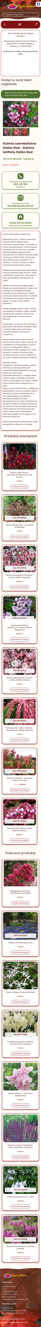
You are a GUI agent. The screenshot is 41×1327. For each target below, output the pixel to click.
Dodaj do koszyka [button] (19, 487)
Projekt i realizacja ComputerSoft (15, 1322)
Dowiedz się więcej (19, 537)
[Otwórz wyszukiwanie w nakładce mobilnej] (20, 14)
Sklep (7, 93)
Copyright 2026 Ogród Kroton (13, 1319)
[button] (20, 24)
